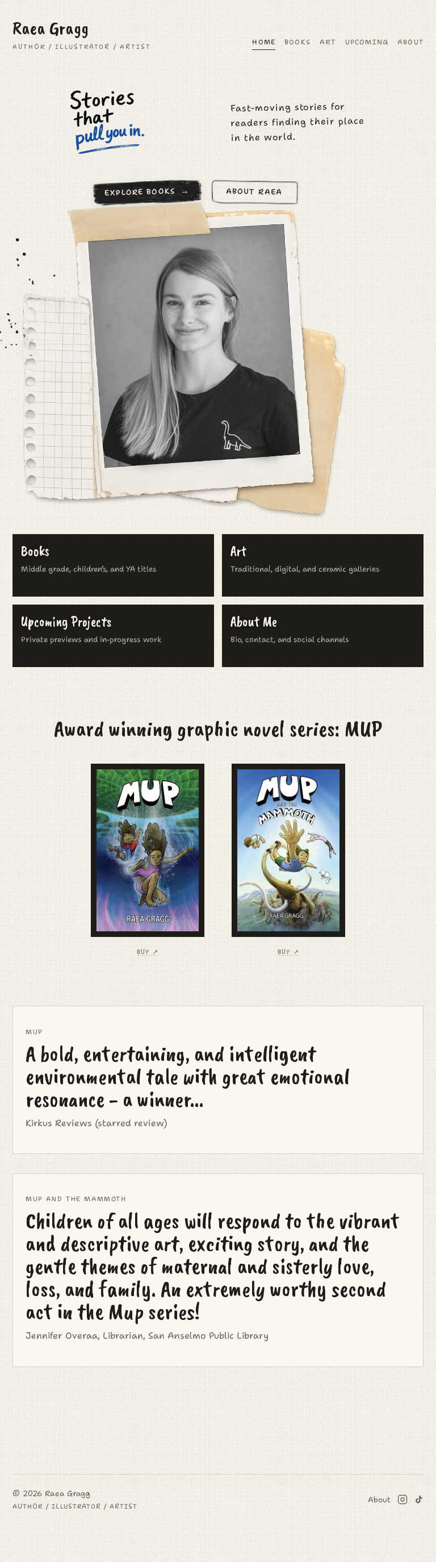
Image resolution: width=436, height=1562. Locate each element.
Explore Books (139, 192)
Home (263, 42)
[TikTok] (419, 1499)
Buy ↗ (147, 952)
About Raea (254, 191)
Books (297, 42)
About (410, 42)
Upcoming (366, 42)
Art (328, 42)
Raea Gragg (81, 34)
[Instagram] (402, 1499)
